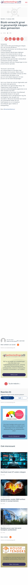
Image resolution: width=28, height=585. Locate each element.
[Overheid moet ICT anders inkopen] (14, 463)
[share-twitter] (6, 39)
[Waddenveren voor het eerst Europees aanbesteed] (14, 520)
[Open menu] (26, 2)
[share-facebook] (14, 39)
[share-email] (21, 39)
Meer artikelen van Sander (8, 345)
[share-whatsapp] (18, 39)
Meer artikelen (4, 537)
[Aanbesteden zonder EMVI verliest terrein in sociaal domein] (14, 491)
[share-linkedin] (10, 39)
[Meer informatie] (14, 555)
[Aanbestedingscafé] (11, 2)
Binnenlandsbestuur (9, 109)
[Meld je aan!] (14, 364)
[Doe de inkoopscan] (14, 422)
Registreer (6, 398)
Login (19, 398)
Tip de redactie (13, 384)
